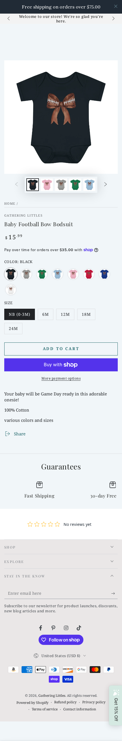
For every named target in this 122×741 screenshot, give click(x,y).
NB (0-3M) (21, 316)
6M (47, 316)
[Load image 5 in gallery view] (89, 184)
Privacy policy (94, 702)
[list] (61, 490)
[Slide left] (9, 19)
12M (67, 316)
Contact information (79, 709)
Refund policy (65, 702)
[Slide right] (113, 19)
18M (88, 316)
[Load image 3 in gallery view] (61, 184)
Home (9, 203)
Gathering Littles (23, 215)
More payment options (61, 378)
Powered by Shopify (32, 702)
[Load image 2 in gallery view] (47, 184)
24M (15, 330)
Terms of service (45, 709)
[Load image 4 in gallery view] (75, 184)
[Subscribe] (114, 593)
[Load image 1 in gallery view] (32, 184)
